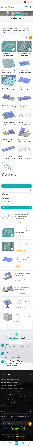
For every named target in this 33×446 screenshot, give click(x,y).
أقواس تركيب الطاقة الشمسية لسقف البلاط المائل (8, 54)
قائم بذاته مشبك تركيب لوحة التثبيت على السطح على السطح (22, 315)
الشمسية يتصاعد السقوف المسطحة (10, 379)
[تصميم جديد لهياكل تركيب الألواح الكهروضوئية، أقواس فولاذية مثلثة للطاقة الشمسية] (8, 166)
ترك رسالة (16, 443)
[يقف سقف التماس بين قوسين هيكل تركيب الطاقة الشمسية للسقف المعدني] (8, 80)
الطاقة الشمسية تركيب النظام (8, 385)
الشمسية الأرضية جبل (6, 405)
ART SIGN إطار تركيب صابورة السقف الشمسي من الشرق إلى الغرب (24, 157)
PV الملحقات (5, 202)
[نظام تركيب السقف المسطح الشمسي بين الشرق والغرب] (8, 149)
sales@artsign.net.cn (19, 363)
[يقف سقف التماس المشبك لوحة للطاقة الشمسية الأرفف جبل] (24, 63)
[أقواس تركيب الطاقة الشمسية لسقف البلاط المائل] (8, 46)
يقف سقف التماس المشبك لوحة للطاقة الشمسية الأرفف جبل (24, 71)
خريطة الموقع (12, 438)
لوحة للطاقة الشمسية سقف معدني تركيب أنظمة (13, 397)
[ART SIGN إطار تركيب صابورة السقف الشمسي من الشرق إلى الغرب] (24, 149)
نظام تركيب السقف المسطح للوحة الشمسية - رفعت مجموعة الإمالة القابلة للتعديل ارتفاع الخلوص (9, 106)
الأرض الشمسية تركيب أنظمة (8, 402)
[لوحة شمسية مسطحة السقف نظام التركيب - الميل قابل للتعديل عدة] (24, 80)
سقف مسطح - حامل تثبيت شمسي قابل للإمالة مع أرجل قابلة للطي (8, 123)
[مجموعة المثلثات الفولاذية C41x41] (8, 132)
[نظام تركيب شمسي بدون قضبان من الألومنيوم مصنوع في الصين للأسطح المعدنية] (8, 63)
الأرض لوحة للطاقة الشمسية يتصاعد (9, 399)
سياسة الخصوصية (23, 438)
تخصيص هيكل (5, 198)
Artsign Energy (14, 365)
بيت (14, 21)
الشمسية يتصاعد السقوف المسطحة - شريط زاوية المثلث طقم (24, 106)
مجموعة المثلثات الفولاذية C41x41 (8, 140)
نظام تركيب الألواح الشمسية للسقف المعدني (24, 54)
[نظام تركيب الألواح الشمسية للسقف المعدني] (24, 46)
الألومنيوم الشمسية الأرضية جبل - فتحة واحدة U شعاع (22, 274)
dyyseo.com (13, 436)
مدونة (7, 438)
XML (17, 438)
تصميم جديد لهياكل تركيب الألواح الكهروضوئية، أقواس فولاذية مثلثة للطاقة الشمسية (8, 175)
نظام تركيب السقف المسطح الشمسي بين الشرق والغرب (8, 157)
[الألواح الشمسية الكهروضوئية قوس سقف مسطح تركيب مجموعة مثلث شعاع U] (24, 115)
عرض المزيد (17, 222)
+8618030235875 (16, 357)
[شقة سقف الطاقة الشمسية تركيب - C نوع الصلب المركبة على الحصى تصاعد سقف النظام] (24, 132)
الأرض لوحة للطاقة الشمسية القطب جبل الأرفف (21, 302)
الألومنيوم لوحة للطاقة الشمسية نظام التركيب (12, 388)
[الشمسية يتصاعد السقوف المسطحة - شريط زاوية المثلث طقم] (24, 97)
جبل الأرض (4, 194)
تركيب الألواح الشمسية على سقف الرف (10, 391)
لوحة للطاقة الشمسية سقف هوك (9, 382)
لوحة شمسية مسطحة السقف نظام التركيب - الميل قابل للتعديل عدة (24, 89)
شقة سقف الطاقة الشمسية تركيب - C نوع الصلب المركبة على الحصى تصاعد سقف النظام (24, 140)
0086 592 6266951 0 (11, 355)
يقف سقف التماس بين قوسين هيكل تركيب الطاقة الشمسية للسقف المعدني (8, 89)
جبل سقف (19, 21)
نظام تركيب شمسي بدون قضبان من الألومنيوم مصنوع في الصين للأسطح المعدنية (8, 71)
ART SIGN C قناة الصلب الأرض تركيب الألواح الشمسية (21, 288)
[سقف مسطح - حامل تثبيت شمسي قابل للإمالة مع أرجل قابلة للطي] (8, 115)
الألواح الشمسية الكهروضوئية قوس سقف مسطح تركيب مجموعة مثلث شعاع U (24, 123)
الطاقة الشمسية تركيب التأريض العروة (10, 394)
